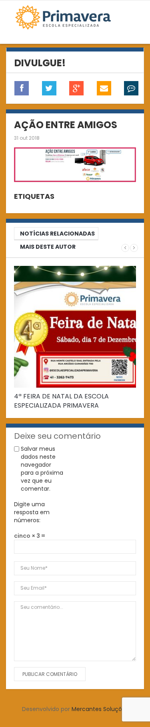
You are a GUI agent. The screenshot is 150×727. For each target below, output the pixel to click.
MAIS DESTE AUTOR (48, 247)
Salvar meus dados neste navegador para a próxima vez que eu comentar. (42, 469)
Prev (125, 248)
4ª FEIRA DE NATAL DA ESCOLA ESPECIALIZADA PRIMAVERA (61, 401)
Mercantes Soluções (100, 709)
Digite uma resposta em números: (32, 512)
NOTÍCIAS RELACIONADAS (57, 234)
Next (134, 248)
